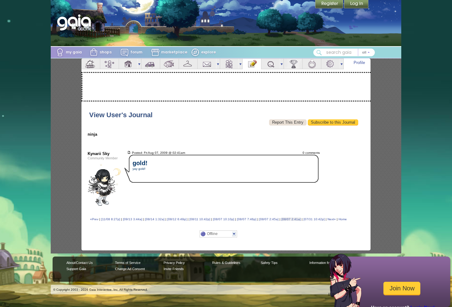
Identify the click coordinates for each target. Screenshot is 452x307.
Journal (252, 64)
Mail (207, 64)
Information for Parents (326, 263)
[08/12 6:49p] (177, 219)
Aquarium (169, 64)
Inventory (188, 64)
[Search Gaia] (319, 53)
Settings (330, 64)
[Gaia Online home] (75, 22)
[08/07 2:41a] (291, 219)
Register (329, 4)
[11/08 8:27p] (110, 219)
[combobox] (344, 52)
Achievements (293, 64)
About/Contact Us (79, 263)
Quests (270, 64)
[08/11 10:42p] (199, 219)
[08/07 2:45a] (269, 219)
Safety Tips (269, 263)
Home (343, 219)
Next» (331, 219)
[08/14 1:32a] (155, 219)
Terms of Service (128, 263)
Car (150, 64)
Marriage (312, 64)
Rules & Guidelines (226, 263)
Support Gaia (76, 269)
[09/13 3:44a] (132, 219)
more (139, 64)
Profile (359, 62)
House (128, 64)
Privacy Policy (174, 263)
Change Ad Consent (130, 269)
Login (356, 4)
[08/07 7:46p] (246, 219)
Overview (90, 64)
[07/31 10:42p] (314, 219)
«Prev (94, 219)
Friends (229, 64)
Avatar (109, 64)
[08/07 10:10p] (223, 219)
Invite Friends (174, 269)
